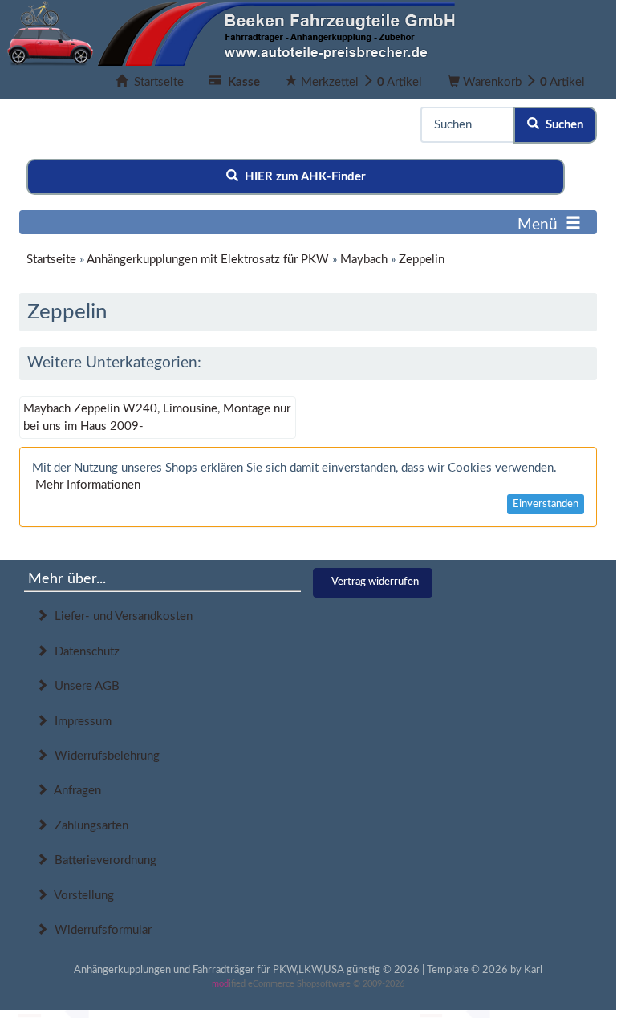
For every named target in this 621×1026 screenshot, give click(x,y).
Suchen (561, 125)
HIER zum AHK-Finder (302, 177)
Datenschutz (84, 652)
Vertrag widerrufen (375, 582)
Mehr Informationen (87, 485)
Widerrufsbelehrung (104, 756)
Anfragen (74, 791)
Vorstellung (81, 896)
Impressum (80, 722)
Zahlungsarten (88, 826)
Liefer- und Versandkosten (120, 616)
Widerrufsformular (100, 930)
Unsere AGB (84, 686)
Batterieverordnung (102, 860)
